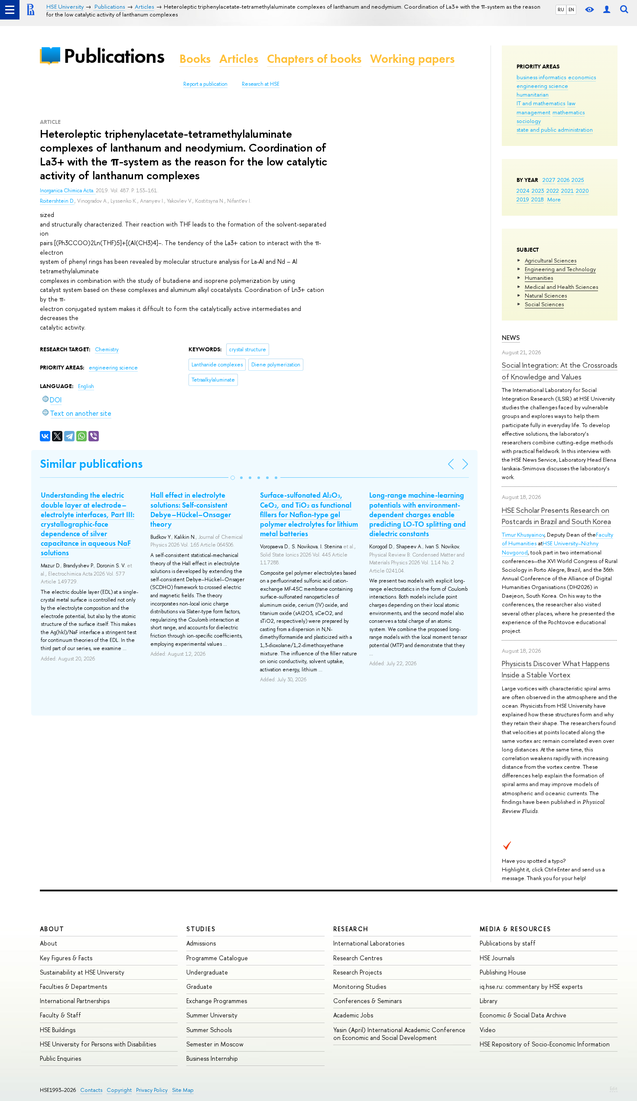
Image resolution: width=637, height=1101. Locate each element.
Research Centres (357, 958)
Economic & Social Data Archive (523, 1015)
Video (488, 1030)
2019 (523, 199)
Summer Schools (209, 1030)
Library (488, 1001)
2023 (538, 190)
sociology (529, 121)
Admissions (201, 943)
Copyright (119, 1090)
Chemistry (107, 349)
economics (582, 77)
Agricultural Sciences (550, 260)
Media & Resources (515, 929)
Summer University (211, 1015)
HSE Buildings (57, 1030)
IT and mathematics (541, 103)
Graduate (199, 986)
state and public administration (555, 129)
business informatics (541, 77)
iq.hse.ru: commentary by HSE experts (531, 986)
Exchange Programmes (216, 1001)
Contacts (91, 1090)
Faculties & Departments (73, 986)
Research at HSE (261, 84)
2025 (578, 180)
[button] (232, 477)
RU (561, 9)
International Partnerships (75, 1001)
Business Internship (212, 1058)
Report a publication (205, 84)
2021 (567, 190)
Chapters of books (314, 58)
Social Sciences (544, 304)
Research (351, 929)
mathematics (568, 112)
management (533, 112)
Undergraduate (207, 972)
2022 (552, 190)
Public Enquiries (60, 1058)
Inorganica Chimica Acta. (68, 190)
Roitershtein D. (57, 201)
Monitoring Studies (359, 986)
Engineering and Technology (560, 269)
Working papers (412, 58)
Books (195, 58)
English (86, 386)
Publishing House (503, 972)
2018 (537, 199)
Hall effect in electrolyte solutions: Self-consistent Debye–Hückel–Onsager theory (190, 509)
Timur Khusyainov (523, 534)
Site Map (183, 1090)
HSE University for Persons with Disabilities (98, 1044)
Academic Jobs (353, 1015)
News (511, 337)
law (571, 103)
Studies (200, 929)
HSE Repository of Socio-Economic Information (545, 1044)
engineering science (542, 86)
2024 (523, 190)
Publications (114, 55)
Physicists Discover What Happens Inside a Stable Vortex (556, 669)
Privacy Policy (152, 1090)
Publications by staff (508, 943)
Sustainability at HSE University (82, 972)
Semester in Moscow (215, 1044)
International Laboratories (368, 943)
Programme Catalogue (217, 958)
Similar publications (91, 463)
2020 (582, 190)
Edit (614, 1088)
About (52, 929)
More (554, 199)
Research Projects (357, 972)
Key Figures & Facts (66, 958)
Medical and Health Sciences (561, 287)
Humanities (539, 278)
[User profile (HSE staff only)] (606, 9)
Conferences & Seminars (367, 1001)
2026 (563, 180)
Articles (238, 58)
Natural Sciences (546, 295)
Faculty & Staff (60, 1015)
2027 (549, 180)
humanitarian (533, 94)
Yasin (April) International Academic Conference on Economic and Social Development (399, 1034)
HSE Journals (497, 958)
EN (571, 9)
